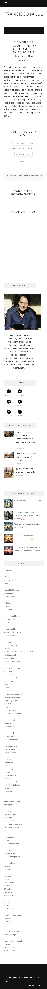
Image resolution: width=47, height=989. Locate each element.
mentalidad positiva (11, 827)
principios (7, 870)
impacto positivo (10, 775)
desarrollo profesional (12, 714)
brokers (7, 649)
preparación (8, 866)
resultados (8, 899)
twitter (20, 405)
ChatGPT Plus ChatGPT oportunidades (19, 652)
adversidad (8, 610)
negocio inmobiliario (11, 844)
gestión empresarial (11, 769)
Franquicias (8, 762)
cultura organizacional (12, 701)
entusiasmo (8, 736)
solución (7, 922)
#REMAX (7, 584)
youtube (9, 405)
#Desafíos (8, 571)
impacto (7, 772)
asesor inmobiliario (11, 629)
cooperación (8, 681)
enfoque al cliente (11, 733)
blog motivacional (10, 645)
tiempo (6, 928)
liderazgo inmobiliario (12, 801)
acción (6, 600)
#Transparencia (10, 597)
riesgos (6, 902)
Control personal (10, 678)
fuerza (6, 766)
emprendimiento (10, 727)
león (5, 795)
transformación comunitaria (14, 941)
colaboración (9, 658)
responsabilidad (10, 896)
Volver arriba (35, 986)
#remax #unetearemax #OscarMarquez (19, 587)
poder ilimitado (9, 863)
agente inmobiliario (11, 613)
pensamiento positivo (12, 857)
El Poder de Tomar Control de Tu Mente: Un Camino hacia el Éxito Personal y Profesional (27, 550)
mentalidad (8, 818)
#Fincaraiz (8, 577)
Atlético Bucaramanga (12, 632)
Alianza (6, 623)
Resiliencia (8, 892)
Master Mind (8, 808)
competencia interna (12, 662)
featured (7, 756)
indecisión (7, 779)
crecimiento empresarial (13, 694)
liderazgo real (9, 805)
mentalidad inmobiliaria (13, 824)
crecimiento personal (12, 697)
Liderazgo (7, 798)
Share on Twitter (25, 149)
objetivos (7, 850)
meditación (8, 811)
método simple (9, 834)
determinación (9, 717)
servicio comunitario (11, 912)
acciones (7, 603)
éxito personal (9, 749)
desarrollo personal (11, 710)
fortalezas (7, 759)
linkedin (9, 415)
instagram (20, 395)
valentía (7, 944)
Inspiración (8, 788)
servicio (7, 905)
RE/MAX (7, 886)
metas (6, 831)
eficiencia (7, 723)
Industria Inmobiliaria (12, 782)
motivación (8, 840)
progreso (7, 876)
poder (6, 860)
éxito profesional (10, 753)
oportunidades (9, 853)
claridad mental (10, 655)
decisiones (8, 707)
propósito (7, 879)
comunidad (8, 671)
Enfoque (7, 730)
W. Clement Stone (11, 951)
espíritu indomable (11, 740)
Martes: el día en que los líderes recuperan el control (26, 456)
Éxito (5, 743)
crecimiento (8, 691)
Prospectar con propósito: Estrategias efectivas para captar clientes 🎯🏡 (27, 515)
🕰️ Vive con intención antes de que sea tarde (25, 470)
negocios (7, 847)
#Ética (6, 574)
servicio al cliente (10, 909)
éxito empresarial (10, 746)
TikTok (20, 415)
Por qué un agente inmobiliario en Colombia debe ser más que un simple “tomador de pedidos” (26, 438)
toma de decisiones (11, 931)
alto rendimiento (10, 626)
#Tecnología (8, 593)
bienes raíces (9, 639)
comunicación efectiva (12, 668)
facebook (8, 395)
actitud (6, 606)
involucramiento (10, 792)
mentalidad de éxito (11, 821)
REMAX (7, 889)
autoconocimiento (11, 636)
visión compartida (10, 948)
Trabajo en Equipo (11, 935)
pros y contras (9, 883)
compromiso (8, 665)
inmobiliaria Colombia (12, 785)
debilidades (8, 704)
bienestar (7, 642)
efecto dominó (9, 720)
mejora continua (10, 814)
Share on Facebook (24, 143)
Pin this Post (25, 154)
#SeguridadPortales (11, 590)
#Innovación (8, 580)
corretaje (7, 688)
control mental (9, 675)
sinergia (7, 918)
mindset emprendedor (12, 837)
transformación (9, 938)
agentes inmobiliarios (12, 616)
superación (8, 925)
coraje (6, 684)
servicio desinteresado (12, 915)
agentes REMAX (10, 619)
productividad (9, 873)
